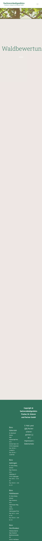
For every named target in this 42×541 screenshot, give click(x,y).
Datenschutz (29, 444)
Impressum (28, 441)
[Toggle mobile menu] (38, 4)
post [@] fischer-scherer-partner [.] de (29, 431)
